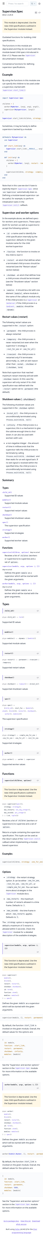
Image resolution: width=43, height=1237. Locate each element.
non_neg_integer (22, 810)
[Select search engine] (33, 3)
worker (7, 714)
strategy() (7, 530)
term (20, 617)
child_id (8, 708)
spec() (5, 522)
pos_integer (19, 813)
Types (5, 487)
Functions (7, 547)
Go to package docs (11, 1221)
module (30, 638)
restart (21, 711)
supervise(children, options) (15, 552)
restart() (6, 507)
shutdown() (7, 515)
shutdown (30, 711)
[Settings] (39, 3)
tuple (14, 815)
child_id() (7, 492)
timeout (22, 684)
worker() (6, 537)
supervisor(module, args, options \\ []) (21, 566)
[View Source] (38, 611)
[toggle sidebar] (3, 3)
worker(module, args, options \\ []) (19, 584)
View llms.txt (26, 1221)
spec (18, 804)
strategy (15, 807)
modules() (6, 500)
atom (4, 711)
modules (16, 714)
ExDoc (17, 1229)
